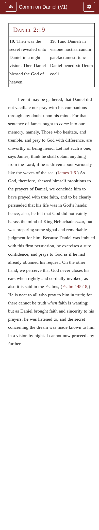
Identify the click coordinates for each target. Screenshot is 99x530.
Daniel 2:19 (29, 29)
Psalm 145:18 (74, 286)
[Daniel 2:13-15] (6, 265)
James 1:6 (67, 172)
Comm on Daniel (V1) (43, 7)
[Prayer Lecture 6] (93, 265)
